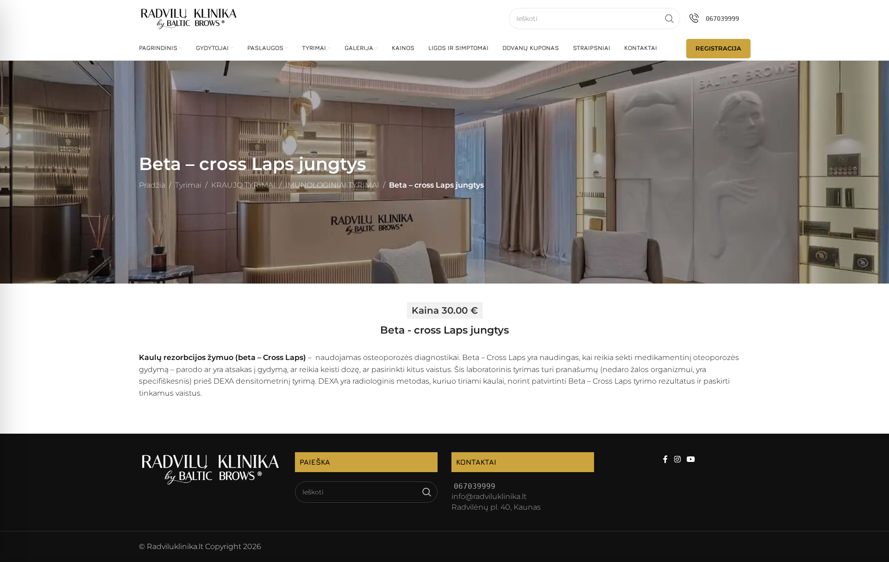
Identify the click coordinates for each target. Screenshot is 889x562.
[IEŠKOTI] (669, 18)
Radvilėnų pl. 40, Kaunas (496, 507)
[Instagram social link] (677, 459)
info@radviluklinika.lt (488, 496)
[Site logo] (188, 17)
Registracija (718, 48)
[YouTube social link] (690, 459)
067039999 (722, 18)
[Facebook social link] (665, 459)
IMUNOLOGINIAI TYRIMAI (332, 185)
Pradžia (152, 185)
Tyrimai (188, 185)
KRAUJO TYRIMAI (243, 185)
